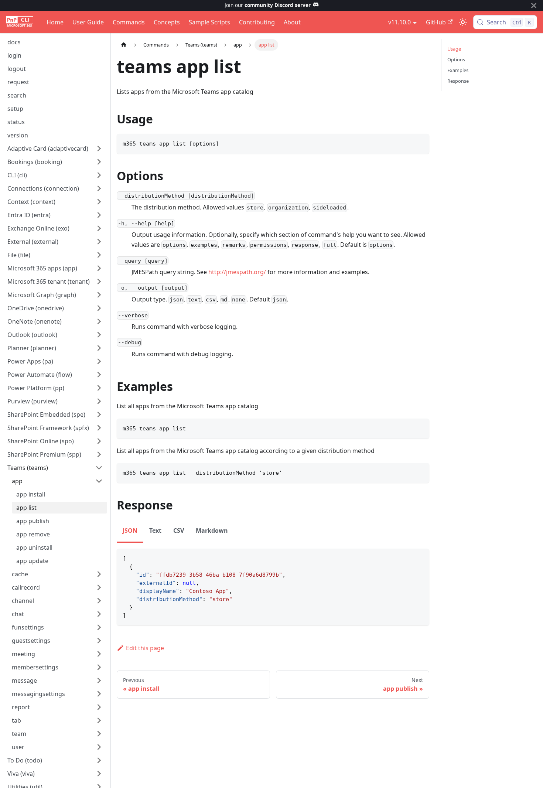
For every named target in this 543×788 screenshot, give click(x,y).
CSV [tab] (178, 530)
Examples (457, 70)
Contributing (257, 22)
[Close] (534, 5)
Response (458, 81)
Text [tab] (155, 530)
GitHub (436, 22)
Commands (129, 22)
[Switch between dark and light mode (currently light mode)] (463, 22)
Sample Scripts (209, 22)
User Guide (88, 22)
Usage (454, 48)
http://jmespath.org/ (237, 272)
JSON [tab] (130, 530)
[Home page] (124, 45)
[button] (55, 148)
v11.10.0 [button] (399, 22)
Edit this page (145, 648)
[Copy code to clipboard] (420, 143)
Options (456, 59)
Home (55, 22)
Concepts (167, 22)
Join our (268, 4)
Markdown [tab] (212, 530)
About (292, 22)
